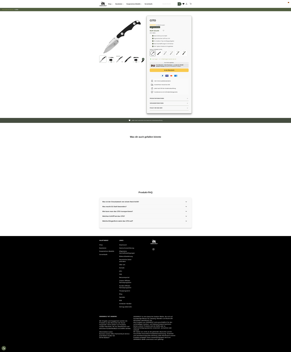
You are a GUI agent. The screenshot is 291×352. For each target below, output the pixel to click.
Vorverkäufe (148, 4)
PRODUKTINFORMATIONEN (157, 98)
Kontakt (122, 268)
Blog (120, 294)
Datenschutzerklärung (126, 248)
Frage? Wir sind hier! (156, 108)
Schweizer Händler (125, 304)
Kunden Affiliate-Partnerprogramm (125, 287)
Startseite (5, 9)
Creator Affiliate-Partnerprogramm (125, 281)
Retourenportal (124, 277)
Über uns (122, 264)
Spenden (122, 297)
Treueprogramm (124, 291)
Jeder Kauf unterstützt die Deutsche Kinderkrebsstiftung (146, 120)
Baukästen (119, 4)
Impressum (123, 245)
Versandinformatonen (156, 103)
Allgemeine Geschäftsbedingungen (127, 252)
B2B (120, 300)
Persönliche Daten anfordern (125, 260)
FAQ (120, 274)
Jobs (120, 271)
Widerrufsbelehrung (126, 256)
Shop (110, 4)
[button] (102, 59)
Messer (12, 9)
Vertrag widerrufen (125, 307)
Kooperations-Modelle (133, 4)
